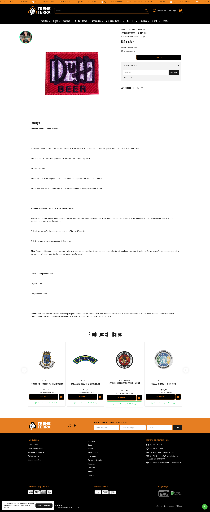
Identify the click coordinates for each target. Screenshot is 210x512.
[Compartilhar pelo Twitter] (138, 88)
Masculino (131, 21)
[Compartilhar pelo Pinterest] (142, 88)
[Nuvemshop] (165, 506)
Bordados (141, 29)
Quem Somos (33, 444)
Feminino (143, 21)
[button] (46, 403)
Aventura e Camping (113, 21)
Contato (166, 21)
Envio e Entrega (33, 456)
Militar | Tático (81, 21)
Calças (55, 21)
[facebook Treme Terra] (75, 425)
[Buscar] (146, 10)
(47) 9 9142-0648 (156, 448)
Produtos (44, 21)
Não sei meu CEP (129, 77)
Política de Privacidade (36, 452)
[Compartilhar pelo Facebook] (134, 88)
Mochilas (66, 21)
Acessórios (96, 21)
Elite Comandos (47, 381)
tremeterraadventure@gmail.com (162, 452)
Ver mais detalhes (129, 51)
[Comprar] (61, 397)
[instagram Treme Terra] (69, 425)
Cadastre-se (161, 11)
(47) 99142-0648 (156, 444)
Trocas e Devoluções (35, 448)
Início (123, 29)
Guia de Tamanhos (34, 460)
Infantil (155, 21)
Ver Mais (43, 396)
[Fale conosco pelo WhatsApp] (205, 507)
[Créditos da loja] (178, 506)
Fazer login (172, 11)
